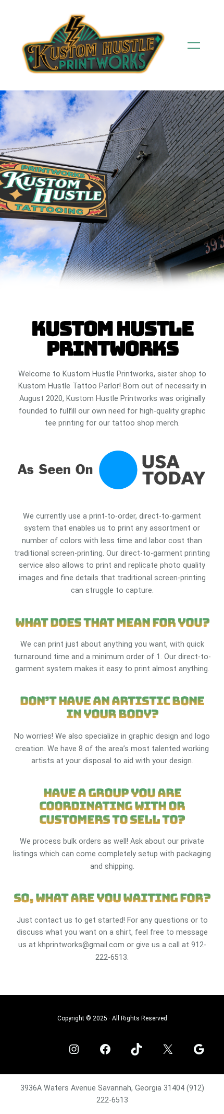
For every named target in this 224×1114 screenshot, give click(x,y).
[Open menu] (193, 45)
